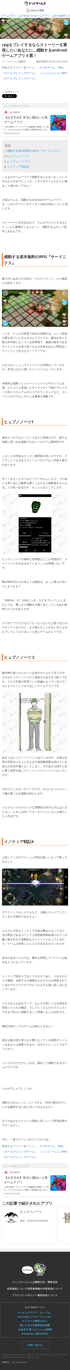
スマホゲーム (47, 67)
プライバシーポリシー (25, 1295)
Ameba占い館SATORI (35, 1333)
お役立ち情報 (37, 10)
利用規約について (17, 1288)
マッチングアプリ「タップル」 (35, 1312)
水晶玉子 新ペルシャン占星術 (35, 1329)
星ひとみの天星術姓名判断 (35, 1325)
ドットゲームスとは (23, 1282)
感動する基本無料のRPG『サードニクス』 (34, 151)
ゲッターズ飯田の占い (35, 1321)
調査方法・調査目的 (46, 1282)
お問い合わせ (35, 1345)
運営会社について (48, 1295)
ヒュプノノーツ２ (18, 161)
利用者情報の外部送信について (45, 1288)
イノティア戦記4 (18, 166)
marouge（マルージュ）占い (35, 1316)
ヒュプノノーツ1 (18, 156)
